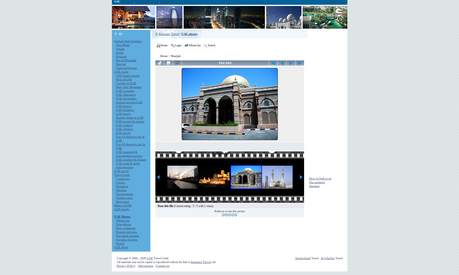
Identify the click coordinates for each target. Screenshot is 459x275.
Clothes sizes (124, 198)
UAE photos (167, 1)
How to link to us (320, 178)
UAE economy (125, 91)
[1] (223, 215)
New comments (126, 228)
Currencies (123, 178)
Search (120, 243)
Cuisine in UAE (126, 83)
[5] (235, 215)
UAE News (121, 247)
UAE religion (124, 129)
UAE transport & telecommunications (129, 154)
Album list (123, 220)
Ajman (120, 49)
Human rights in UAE (130, 117)
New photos (123, 224)
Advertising (145, 266)
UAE (150, 258)
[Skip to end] (299, 63)
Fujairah (121, 56)
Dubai (120, 52)
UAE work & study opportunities (128, 165)
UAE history (124, 106)
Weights (121, 190)
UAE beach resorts (128, 75)
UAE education (126, 94)
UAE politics (124, 125)
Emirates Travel (169, 34)
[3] (229, 215)
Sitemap (314, 186)
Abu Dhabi (123, 45)
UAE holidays (125, 110)
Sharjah (121, 64)
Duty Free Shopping (129, 87)
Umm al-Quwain (126, 68)
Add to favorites (336, 1)
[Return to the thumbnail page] (159, 63)
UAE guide (121, 72)
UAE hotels (123, 114)
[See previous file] (282, 63)
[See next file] (291, 63)
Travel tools (122, 175)
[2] (226, 215)
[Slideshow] (177, 63)
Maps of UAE (123, 205)
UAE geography (126, 98)
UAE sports (123, 133)
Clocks (120, 182)
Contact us (162, 266)
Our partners (317, 182)
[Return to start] (273, 63)
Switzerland (303, 258)
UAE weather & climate (131, 159)
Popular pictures (126, 232)
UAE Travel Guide (173, 23)
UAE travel (127, 1)
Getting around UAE (129, 102)
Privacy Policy (126, 266)
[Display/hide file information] (168, 63)
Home (164, 56)
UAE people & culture (130, 121)
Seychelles (328, 258)
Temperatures (124, 194)
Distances (122, 186)
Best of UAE (124, 79)
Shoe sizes (122, 201)
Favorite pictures (127, 239)
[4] (232, 215)
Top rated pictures (127, 236)
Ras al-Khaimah (126, 60)
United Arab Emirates (147, 1)
